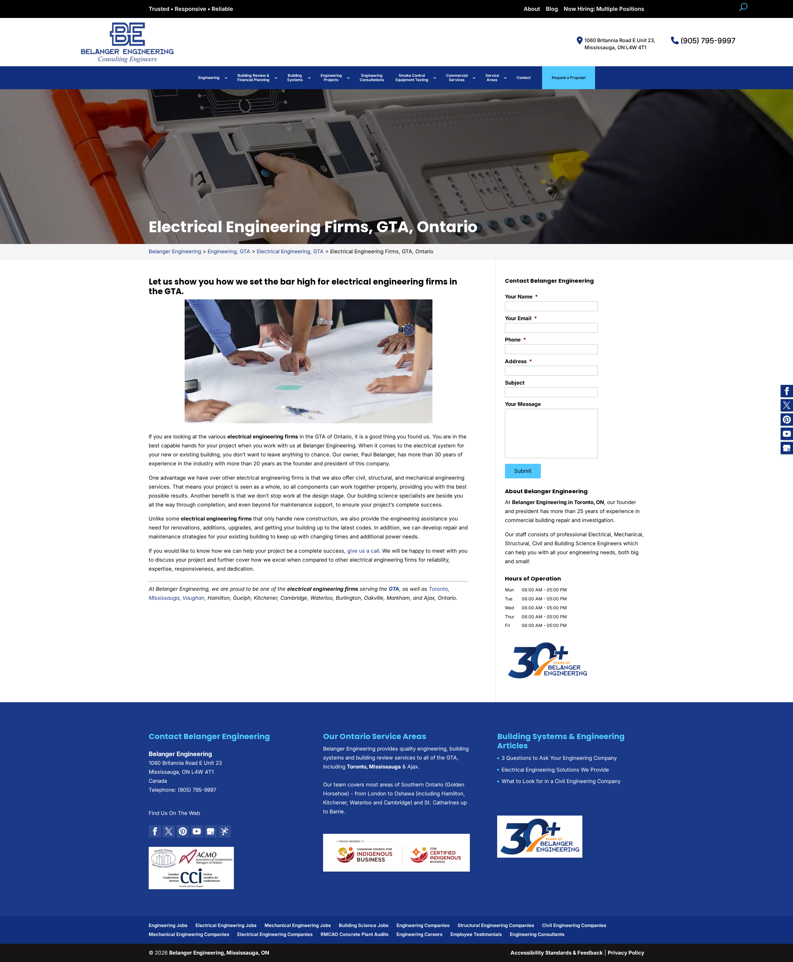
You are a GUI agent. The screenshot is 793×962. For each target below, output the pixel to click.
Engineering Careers (419, 934)
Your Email (521, 318)
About (532, 9)
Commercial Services (457, 77)
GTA (394, 589)
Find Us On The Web (174, 813)
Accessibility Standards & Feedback (556, 953)
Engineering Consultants (537, 934)
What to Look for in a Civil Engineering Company (561, 781)
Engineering (209, 77)
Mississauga (164, 598)
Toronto (438, 589)
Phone (515, 340)
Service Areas (492, 77)
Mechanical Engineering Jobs (298, 925)
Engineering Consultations (372, 77)
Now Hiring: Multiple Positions (604, 9)
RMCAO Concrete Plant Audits (354, 934)
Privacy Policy (626, 953)
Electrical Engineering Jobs (225, 925)
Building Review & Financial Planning (253, 77)
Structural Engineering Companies (496, 925)
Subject (514, 383)
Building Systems (295, 77)
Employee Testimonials (476, 934)
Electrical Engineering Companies (275, 934)
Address (518, 361)
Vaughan (193, 598)
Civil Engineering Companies (574, 925)
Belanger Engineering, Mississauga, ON (219, 953)
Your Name (521, 297)
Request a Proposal (568, 77)
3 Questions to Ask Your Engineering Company (559, 758)
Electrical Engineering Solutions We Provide (555, 770)
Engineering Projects (331, 77)
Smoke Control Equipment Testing (412, 77)
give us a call (363, 551)
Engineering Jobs (168, 925)
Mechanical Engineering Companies (189, 934)
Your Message (523, 404)
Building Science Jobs (363, 925)
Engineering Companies (422, 925)
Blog (552, 9)
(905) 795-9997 (707, 40)
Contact (524, 77)
